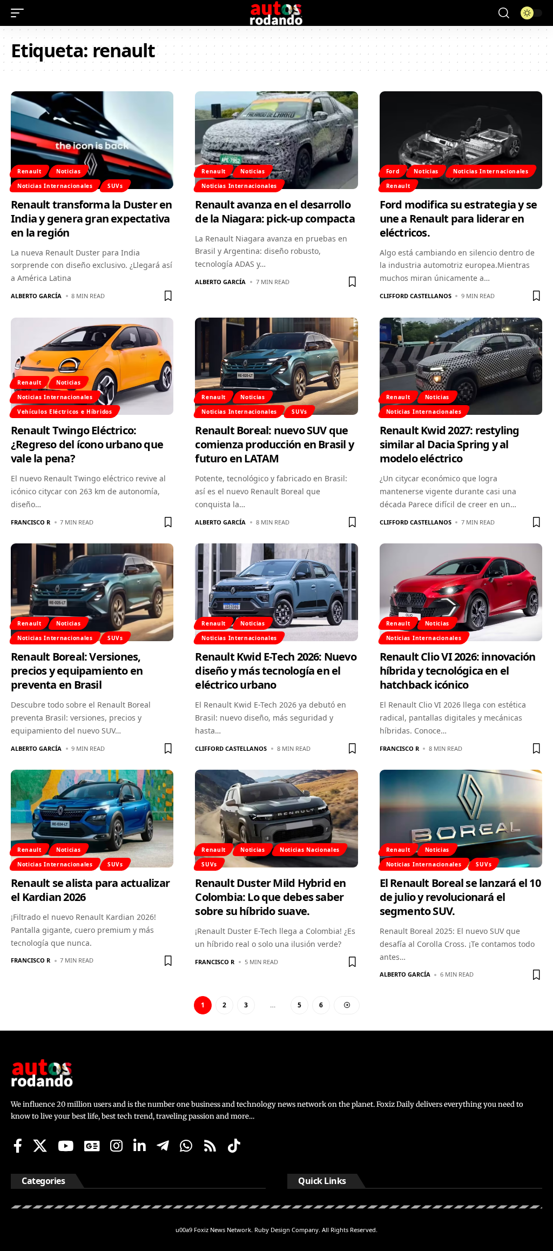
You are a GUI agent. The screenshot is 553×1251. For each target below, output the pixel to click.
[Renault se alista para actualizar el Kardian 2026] (92, 818)
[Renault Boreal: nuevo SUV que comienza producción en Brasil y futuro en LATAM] (276, 366)
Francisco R (30, 522)
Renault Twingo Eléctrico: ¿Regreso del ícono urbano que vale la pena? (87, 444)
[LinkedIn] (140, 1146)
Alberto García (36, 296)
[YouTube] (65, 1146)
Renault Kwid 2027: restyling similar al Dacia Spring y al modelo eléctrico (450, 444)
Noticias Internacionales (55, 186)
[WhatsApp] (186, 1146)
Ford (393, 171)
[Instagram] (116, 1146)
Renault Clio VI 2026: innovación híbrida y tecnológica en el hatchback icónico (458, 670)
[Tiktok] (234, 1146)
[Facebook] (18, 1146)
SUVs (115, 186)
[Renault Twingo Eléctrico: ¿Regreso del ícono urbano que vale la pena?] (92, 366)
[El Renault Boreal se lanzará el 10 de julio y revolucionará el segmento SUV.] (461, 818)
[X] (40, 1146)
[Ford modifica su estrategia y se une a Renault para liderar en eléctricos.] (461, 140)
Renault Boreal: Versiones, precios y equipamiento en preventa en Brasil (77, 670)
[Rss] (210, 1146)
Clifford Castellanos (415, 296)
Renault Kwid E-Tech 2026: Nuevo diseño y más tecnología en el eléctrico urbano (275, 670)
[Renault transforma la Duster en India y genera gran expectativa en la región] (92, 140)
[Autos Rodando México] (276, 13)
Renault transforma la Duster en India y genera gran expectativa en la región (91, 218)
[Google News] (92, 1146)
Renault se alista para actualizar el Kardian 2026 (90, 890)
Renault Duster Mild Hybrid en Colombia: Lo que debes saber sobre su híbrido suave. (270, 897)
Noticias (68, 171)
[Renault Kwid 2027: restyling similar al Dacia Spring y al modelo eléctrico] (461, 366)
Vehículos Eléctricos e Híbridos (64, 411)
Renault (29, 171)
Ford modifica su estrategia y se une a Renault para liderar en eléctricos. (458, 218)
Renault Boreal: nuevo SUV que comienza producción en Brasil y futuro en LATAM (274, 444)
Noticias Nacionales (310, 849)
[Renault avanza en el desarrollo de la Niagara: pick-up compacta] (276, 140)
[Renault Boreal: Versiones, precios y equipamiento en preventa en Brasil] (92, 592)
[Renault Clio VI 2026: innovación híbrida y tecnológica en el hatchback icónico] (461, 592)
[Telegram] (163, 1146)
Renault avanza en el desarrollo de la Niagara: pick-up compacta (275, 211)
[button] (20, 13)
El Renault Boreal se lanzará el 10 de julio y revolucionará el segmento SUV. (460, 897)
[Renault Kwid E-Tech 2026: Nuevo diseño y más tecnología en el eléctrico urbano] (276, 592)
